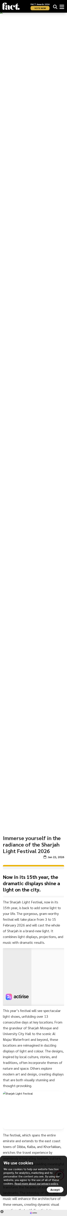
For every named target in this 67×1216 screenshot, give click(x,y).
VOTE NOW (40, 8)
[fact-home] (11, 6)
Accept (55, 1189)
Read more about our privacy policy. (36, 1183)
